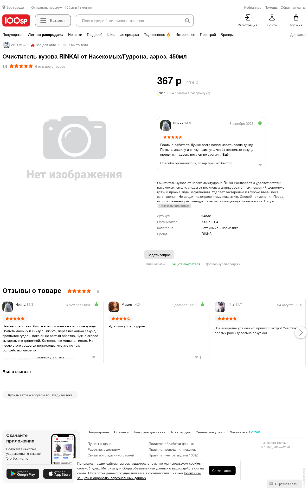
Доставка (298, 34)
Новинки (75, 34)
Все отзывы (15, 371)
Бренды (227, 34)
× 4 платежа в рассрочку (182, 93)
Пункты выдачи (99, 443)
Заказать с (245, 431)
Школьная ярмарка (123, 34)
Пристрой (208, 34)
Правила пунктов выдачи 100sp (173, 455)
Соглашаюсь (222, 470)
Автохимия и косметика (219, 227)
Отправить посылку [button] (46, 7)
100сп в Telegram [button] (78, 7)
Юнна (209, 221)
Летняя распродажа (45, 34)
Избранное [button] (253, 7)
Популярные (12, 34)
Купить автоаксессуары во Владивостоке (40, 394)
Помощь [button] (271, 7)
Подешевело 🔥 (157, 34)
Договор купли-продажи (223, 263)
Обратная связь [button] (293, 7)
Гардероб (95, 34)
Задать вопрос (159, 254)
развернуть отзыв (50, 357)
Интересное (185, 34)
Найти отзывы (154, 264)
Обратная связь (286, 483)
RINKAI (206, 233)
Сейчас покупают (210, 431)
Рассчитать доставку (104, 449)
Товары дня (180, 431)
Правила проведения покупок (172, 449)
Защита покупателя (185, 264)
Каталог (57, 20)
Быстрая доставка (149, 431)
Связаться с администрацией (111, 455)
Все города (15, 7)
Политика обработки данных (171, 443)
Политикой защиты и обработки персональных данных (139, 475)
